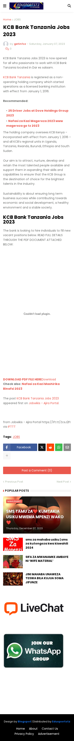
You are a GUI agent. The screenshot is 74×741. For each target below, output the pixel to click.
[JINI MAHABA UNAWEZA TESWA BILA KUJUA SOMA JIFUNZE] (13, 579)
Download (49, 379)
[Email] (67, 447)
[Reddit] (50, 447)
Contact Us (50, 729)
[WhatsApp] (58, 447)
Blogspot (24, 721)
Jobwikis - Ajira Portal (44, 403)
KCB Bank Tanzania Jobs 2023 (38, 398)
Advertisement (48, 734)
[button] (4, 6)
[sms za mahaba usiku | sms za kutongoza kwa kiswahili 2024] (13, 544)
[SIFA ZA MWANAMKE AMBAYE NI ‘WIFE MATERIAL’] (13, 561)
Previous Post (14, 481)
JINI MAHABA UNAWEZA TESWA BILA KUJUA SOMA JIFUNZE (44, 578)
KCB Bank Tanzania (16, 77)
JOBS (17, 19)
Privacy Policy (24, 734)
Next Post (63, 481)
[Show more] (6, 455)
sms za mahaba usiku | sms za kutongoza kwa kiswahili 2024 (46, 544)
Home (7, 19)
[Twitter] (42, 447)
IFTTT (12, 427)
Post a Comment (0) (37, 470)
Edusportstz (61, 721)
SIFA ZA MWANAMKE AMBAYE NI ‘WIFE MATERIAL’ (46, 559)
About (33, 729)
